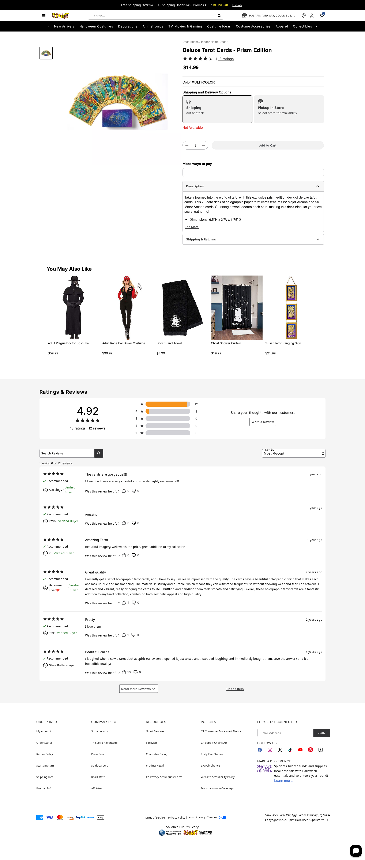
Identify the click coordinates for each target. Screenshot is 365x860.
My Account (43, 731)
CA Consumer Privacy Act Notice (221, 731)
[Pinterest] (310, 750)
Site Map (151, 743)
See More (192, 227)
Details (237, 5)
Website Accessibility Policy (218, 777)
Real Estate (98, 777)
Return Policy (44, 754)
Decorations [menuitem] (127, 26)
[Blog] (320, 750)
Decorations (190, 42)
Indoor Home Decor (214, 42)
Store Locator (99, 731)
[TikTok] (290, 750)
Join (321, 733)
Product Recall (155, 765)
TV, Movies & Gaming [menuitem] (185, 26)
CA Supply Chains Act (214, 743)
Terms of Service (154, 817)
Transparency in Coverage (217, 788)
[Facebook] (259, 750)
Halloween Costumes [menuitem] (96, 26)
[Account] (312, 15)
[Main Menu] (43, 15)
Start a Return (45, 765)
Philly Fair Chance (212, 754)
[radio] (217, 109)
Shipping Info (44, 777)
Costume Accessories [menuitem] (253, 26)
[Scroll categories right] (316, 25)
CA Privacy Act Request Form (164, 777)
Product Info (44, 788)
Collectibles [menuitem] (302, 26)
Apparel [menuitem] (282, 26)
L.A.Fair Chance (210, 765)
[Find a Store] (304, 15)
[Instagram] (269, 750)
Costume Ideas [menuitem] (219, 26)
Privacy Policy (176, 817)
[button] (117, 101)
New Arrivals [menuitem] (64, 26)
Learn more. (283, 780)
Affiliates (96, 788)
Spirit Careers (99, 765)
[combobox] (155, 15)
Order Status (44, 743)
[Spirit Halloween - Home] (61, 15)
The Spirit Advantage (104, 743)
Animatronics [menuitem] (153, 26)
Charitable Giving (157, 754)
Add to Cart (267, 145)
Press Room (98, 754)
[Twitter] (280, 750)
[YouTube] (300, 750)
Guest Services (155, 731)
